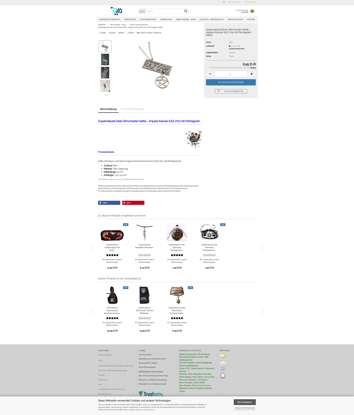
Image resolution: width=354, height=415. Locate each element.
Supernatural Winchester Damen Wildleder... (144, 310)
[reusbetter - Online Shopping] (116, 11)
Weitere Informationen (245, 408)
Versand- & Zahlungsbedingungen (112, 370)
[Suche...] (185, 11)
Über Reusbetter (145, 355)
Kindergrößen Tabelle (148, 363)
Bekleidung (130, 19)
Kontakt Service (104, 394)
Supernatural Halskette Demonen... (144, 246)
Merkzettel (251, 2)
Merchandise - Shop (186, 19)
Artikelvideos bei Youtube (151, 371)
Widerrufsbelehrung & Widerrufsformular (115, 366)
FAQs (100, 360)
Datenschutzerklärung (145, 410)
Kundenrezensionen (133, 109)
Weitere (251, 19)
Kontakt (101, 375)
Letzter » (131, 33)
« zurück (112, 33)
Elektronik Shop (148, 19)
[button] (224, 3)
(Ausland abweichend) (236, 49)
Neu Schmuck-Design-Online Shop (153, 376)
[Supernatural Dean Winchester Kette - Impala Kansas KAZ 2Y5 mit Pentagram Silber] (158, 66)
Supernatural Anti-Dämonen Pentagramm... (177, 247)
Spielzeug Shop (235, 19)
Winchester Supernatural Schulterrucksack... (112, 310)
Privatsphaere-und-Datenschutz (111, 389)
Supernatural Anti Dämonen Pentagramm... (209, 247)
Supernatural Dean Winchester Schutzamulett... (176, 310)
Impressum (103, 380)
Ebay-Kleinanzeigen (147, 367)
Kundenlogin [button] (236, 2)
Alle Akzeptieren (244, 402)
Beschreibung (108, 109)
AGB (100, 384)
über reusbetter (104, 355)
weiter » (121, 33)
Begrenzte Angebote (110, 19)
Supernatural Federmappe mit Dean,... (112, 247)
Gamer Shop (166, 19)
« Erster (103, 33)
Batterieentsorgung (158, 380)
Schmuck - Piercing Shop (212, 19)
